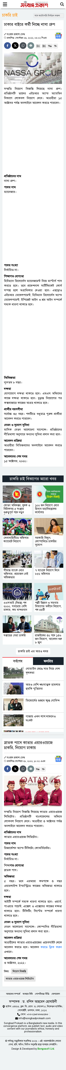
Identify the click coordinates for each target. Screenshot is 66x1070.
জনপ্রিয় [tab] (48, 661)
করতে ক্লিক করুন (51, 947)
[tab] (17, 661)
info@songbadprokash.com (35, 1018)
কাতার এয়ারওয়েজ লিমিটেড (20, 978)
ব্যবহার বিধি (28, 993)
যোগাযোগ (56, 993)
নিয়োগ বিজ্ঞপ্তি (19, 971)
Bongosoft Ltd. (46, 1048)
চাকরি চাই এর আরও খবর (33, 651)
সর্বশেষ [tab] (17, 661)
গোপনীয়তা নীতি (42, 993)
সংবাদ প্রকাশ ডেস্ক (16, 34)
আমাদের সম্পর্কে (13, 993)
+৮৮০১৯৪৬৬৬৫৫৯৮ (37, 1014)
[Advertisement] (33, 139)
